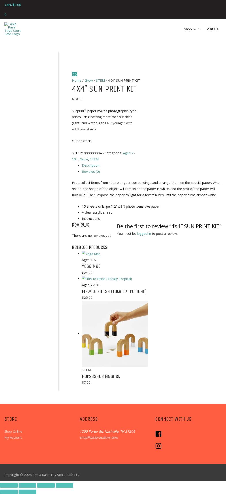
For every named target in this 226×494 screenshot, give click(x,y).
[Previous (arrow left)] (9, 492)
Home (76, 80)
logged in (144, 233)
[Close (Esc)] (64, 485)
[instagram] (159, 448)
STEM (100, 80)
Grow (89, 80)
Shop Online (13, 431)
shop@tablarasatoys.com (99, 437)
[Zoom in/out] (9, 485)
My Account (13, 437)
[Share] (46, 485)
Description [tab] (90, 165)
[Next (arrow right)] (27, 492)
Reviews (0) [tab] (91, 171)
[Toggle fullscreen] (27, 485)
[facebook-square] (159, 436)
